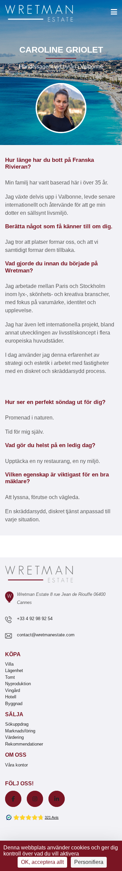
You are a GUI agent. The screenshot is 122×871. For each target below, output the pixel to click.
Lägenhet (14, 670)
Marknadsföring (20, 730)
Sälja (14, 714)
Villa (9, 664)
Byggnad (13, 703)
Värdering (14, 737)
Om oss (15, 755)
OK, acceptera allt (42, 862)
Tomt (10, 677)
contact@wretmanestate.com (46, 634)
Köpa (13, 654)
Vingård (12, 690)
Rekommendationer (24, 744)
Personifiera (88, 862)
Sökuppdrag (16, 724)
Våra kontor (16, 764)
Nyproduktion (18, 683)
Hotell (10, 696)
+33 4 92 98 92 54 (35, 618)
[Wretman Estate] (50, 14)
